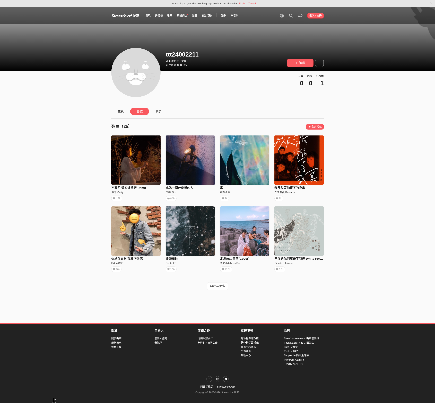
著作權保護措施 (250, 342)
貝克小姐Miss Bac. (230, 263)
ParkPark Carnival (294, 359)
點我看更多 (217, 286)
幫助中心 (246, 355)
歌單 (169, 15)
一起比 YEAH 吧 (293, 363)
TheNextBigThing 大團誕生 (299, 342)
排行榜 (159, 15)
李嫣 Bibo (171, 192)
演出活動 (207, 15)
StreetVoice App (226, 386)
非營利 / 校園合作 (208, 342)
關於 (158, 111)
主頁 (121, 111)
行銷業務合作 (205, 338)
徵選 (194, 15)
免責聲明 (246, 351)
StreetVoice (125, 15)
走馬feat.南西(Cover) (234, 258)
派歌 (223, 15)
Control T (171, 263)
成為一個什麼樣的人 (179, 188)
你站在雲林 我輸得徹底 (127, 258)
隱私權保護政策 (250, 338)
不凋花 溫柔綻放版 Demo (128, 188)
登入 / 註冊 (315, 15)
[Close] (431, 4)
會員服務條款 (248, 346)
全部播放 (316, 126)
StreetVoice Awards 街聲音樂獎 (301, 338)
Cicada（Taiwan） (284, 263)
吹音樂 (234, 15)
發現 (148, 15)
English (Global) (248, 3)
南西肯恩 (225, 192)
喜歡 (140, 111)
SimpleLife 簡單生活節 (296, 355)
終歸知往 (172, 258)
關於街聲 (116, 338)
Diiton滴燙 (117, 263)
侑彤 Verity (117, 192)
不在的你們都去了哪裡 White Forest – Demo (305, 258)
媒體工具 (116, 346)
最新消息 (116, 342)
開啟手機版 (206, 386)
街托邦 (158, 342)
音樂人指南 (160, 338)
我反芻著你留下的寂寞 (289, 188)
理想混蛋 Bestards (284, 192)
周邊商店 (182, 15)
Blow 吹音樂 (291, 346)
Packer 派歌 (291, 351)
